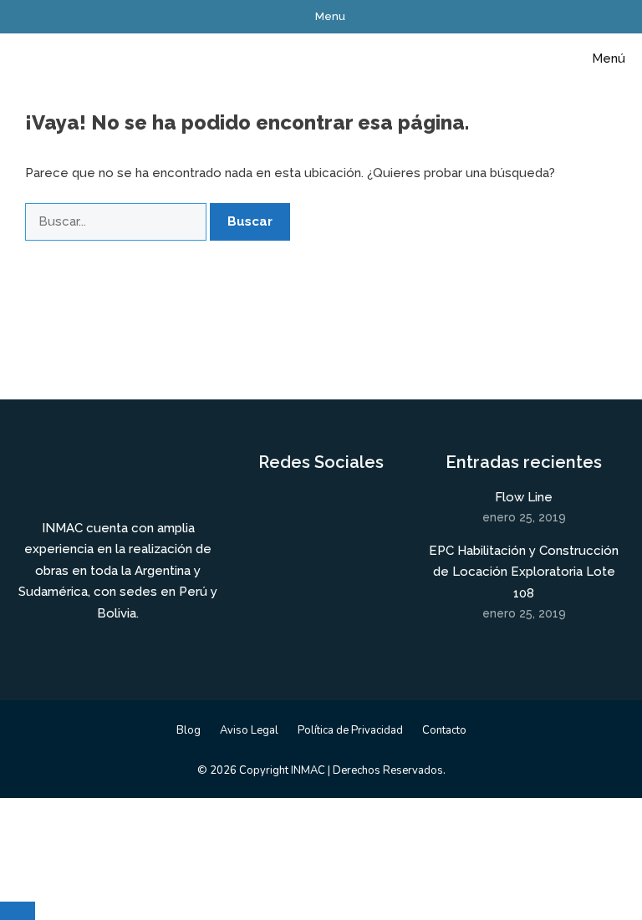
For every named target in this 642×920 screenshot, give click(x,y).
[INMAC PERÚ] (52, 58)
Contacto (444, 730)
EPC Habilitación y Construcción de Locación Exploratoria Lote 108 (524, 572)
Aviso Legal (249, 730)
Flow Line (524, 497)
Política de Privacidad (350, 730)
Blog (188, 730)
